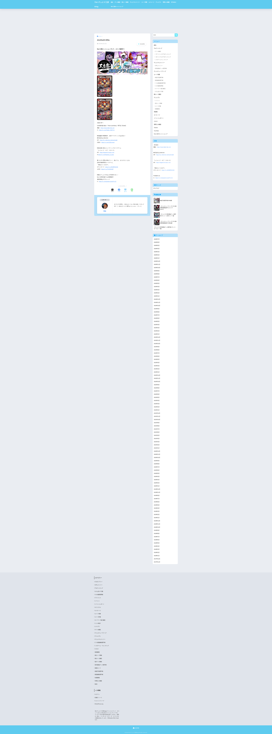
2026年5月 (157, 245)
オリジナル (98, 607)
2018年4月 (157, 546)
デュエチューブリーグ (160, 71)
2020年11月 (157, 454)
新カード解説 (125, 2)
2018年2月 (157, 552)
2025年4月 (157, 286)
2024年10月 (157, 305)
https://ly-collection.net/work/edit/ (108, 140)
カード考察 (144, 2)
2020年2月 (157, 483)
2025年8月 (157, 274)
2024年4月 (157, 324)
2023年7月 (157, 353)
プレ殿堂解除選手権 (160, 83)
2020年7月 (157, 467)
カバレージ (151, 2)
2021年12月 (157, 413)
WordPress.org (99, 704)
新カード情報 (158, 103)
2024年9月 (157, 308)
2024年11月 (157, 302)
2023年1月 (157, 372)
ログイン (97, 694)
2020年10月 (157, 457)
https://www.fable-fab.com (107, 128)
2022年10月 (157, 381)
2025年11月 (157, 264)
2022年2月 (157, 407)
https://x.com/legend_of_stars (106, 154)
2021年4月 (157, 438)
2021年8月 (157, 426)
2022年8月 (157, 388)
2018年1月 (157, 555)
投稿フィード (98, 697)
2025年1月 (157, 296)
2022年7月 (157, 391)
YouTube (156, 130)
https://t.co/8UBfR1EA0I (111, 167)
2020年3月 (157, 479)
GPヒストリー (159, 65)
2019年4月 (157, 508)
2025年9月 (157, 270)
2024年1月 (157, 334)
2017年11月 (157, 562)
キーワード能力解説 (160, 88)
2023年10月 (157, 343)
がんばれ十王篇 (159, 91)
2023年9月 (157, 346)
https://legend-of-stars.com (107, 152)
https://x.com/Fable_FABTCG (107, 130)
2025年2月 (157, 293)
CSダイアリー (98, 581)
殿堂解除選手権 (159, 80)
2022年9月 (157, 384)
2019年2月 (157, 514)
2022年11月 (157, 378)
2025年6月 (157, 280)
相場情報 (97, 677)
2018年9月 (157, 530)
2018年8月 (157, 533)
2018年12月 (157, 521)
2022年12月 (157, 375)
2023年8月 (157, 350)
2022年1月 (157, 410)
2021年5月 (157, 435)
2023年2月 (157, 369)
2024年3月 (157, 327)
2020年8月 (157, 464)
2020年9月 (157, 460)
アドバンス (98, 597)
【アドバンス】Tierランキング (163, 54)
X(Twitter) (173, 2)
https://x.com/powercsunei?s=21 (107, 181)
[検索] (176, 35)
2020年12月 (157, 451)
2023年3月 (157, 365)
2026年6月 (157, 242)
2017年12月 (157, 559)
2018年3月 (157, 549)
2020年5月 (157, 473)
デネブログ (156, 188)
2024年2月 (157, 331)
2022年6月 (157, 394)
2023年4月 (157, 362)
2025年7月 (157, 277)
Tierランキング (158, 48)
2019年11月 (157, 492)
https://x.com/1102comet (107, 142)
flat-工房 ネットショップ (160, 134)
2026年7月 (157, 239)
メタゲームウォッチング (161, 59)
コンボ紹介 (98, 623)
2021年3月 (157, 441)
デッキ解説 (117, 2)
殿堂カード (98, 668)
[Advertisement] (136, 21)
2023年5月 (157, 359)
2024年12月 (157, 299)
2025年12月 (157, 261)
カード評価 (158, 106)
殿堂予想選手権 (159, 77)
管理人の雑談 (166, 2)
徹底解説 (157, 108)
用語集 (156, 111)
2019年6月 (157, 502)
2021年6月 (157, 432)
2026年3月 (157, 252)
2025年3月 (157, 289)
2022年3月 (157, 403)
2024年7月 (157, 315)
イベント (157, 100)
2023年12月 (157, 337)
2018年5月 (157, 543)
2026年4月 (157, 248)
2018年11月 (157, 524)
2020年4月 (157, 476)
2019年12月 (157, 489)
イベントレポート (159, 118)
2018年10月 (157, 527)
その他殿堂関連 (159, 85)
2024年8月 (157, 312)
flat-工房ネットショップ (117, 6)
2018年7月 (157, 536)
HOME (137, 728)
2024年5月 (157, 321)
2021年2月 (157, 445)
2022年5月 (157, 397)
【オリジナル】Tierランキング (163, 56)
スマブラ (97, 626)
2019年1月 (157, 517)
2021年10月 (157, 419)
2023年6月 (157, 356)
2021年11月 (157, 416)
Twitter (156, 127)
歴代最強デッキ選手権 (161, 68)
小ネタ (156, 121)
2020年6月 (157, 470)
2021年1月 (157, 448)
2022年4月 (157, 400)
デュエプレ (158, 2)
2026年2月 (157, 255)
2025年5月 (157, 283)
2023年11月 (157, 340)
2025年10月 (157, 267)
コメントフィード (99, 700)
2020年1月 (157, 486)
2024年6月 (157, 318)
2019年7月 (157, 498)
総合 (112, 2)
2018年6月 (157, 540)
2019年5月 (157, 505)
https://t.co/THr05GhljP (107, 169)
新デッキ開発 (98, 661)
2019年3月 (157, 511)
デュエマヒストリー (135, 2)
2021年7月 (157, 429)
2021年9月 (157, 422)
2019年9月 (157, 495)
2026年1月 (157, 258)
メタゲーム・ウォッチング (102, 645)
